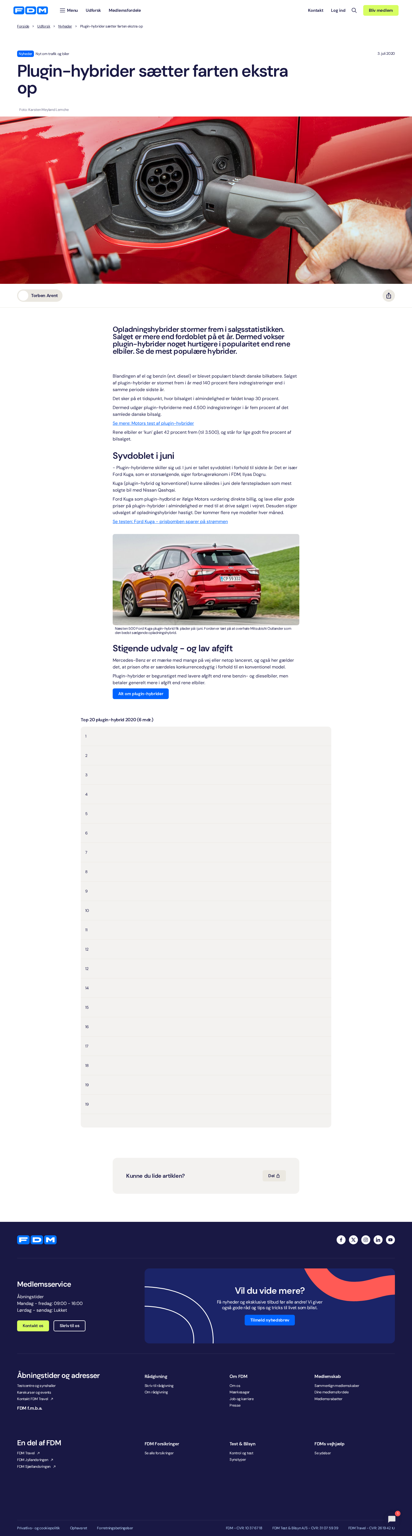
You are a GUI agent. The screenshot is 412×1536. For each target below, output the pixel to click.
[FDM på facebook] (341, 1239)
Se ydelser (322, 1453)
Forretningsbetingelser (115, 1528)
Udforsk (43, 26)
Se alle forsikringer (159, 1453)
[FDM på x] (353, 1239)
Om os (235, 1385)
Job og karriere (242, 1398)
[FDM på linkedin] (378, 1239)
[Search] (354, 10)
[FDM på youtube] (390, 1239)
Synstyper (238, 1459)
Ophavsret (78, 1528)
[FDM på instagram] (365, 1239)
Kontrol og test (241, 1453)
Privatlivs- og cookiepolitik (38, 1528)
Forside (23, 26)
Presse (235, 1405)
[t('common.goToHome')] (37, 1239)
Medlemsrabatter (328, 1398)
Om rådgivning (156, 1392)
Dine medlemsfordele (331, 1392)
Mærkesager (240, 1392)
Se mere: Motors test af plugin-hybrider (153, 423)
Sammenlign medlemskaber (336, 1385)
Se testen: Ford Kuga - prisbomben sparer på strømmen (170, 521)
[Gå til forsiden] (30, 10)
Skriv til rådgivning (159, 1385)
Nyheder (65, 26)
